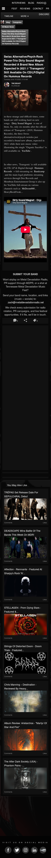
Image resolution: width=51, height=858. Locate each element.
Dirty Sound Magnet (21, 123)
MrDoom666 (28, 188)
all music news (8, 27)
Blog (8, 22)
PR (47, 8)
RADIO (40, 2)
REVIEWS (25, 8)
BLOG (31, 2)
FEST (14, 8)
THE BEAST (16, 83)
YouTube (25, 150)
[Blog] (3, 49)
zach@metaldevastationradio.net (25, 302)
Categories (17, 22)
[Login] (45, 3)
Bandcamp (38, 171)
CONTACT (38, 8)
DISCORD (44, 14)
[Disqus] (25, 362)
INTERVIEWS (18, 2)
